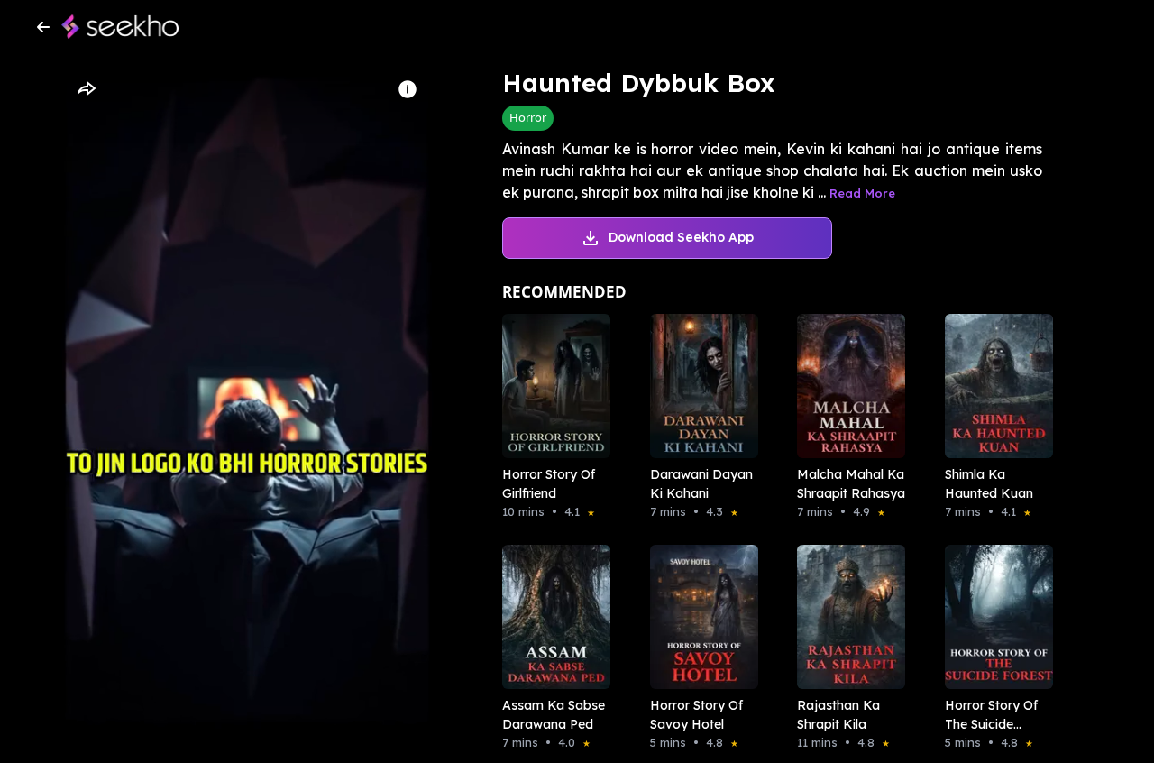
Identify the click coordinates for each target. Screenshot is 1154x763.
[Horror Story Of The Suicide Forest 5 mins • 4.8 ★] (993, 617)
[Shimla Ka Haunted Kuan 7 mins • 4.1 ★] (993, 386)
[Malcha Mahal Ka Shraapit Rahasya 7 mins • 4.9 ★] (845, 386)
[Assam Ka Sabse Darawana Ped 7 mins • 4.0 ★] (551, 617)
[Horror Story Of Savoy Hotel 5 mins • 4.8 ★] (698, 617)
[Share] (86, 89)
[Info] (407, 89)
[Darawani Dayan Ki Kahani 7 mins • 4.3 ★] (698, 386)
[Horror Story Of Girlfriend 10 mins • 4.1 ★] (551, 386)
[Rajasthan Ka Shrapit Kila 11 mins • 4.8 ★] (845, 617)
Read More (862, 193)
